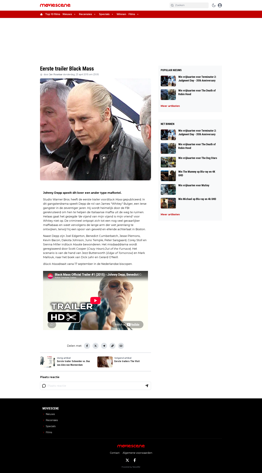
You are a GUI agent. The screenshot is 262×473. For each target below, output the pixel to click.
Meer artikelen (170, 106)
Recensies (85, 14)
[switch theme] (214, 5)
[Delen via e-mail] (121, 346)
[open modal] (220, 5)
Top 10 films (52, 14)
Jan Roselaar (55, 74)
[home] (41, 14)
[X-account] (127, 460)
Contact (115, 452)
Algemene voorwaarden (137, 452)
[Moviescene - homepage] (55, 5)
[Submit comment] (146, 385)
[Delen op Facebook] (87, 346)
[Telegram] (104, 346)
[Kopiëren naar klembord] (112, 346)
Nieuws (67, 14)
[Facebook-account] (134, 460)
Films (132, 14)
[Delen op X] (95, 346)
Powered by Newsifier (131, 467)
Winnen (121, 14)
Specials (104, 14)
